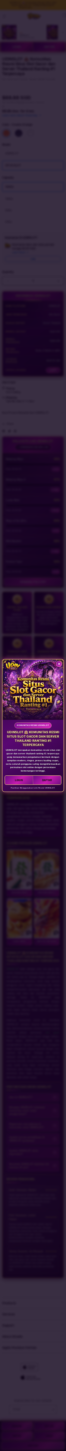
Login (19, 780)
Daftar (47, 780)
